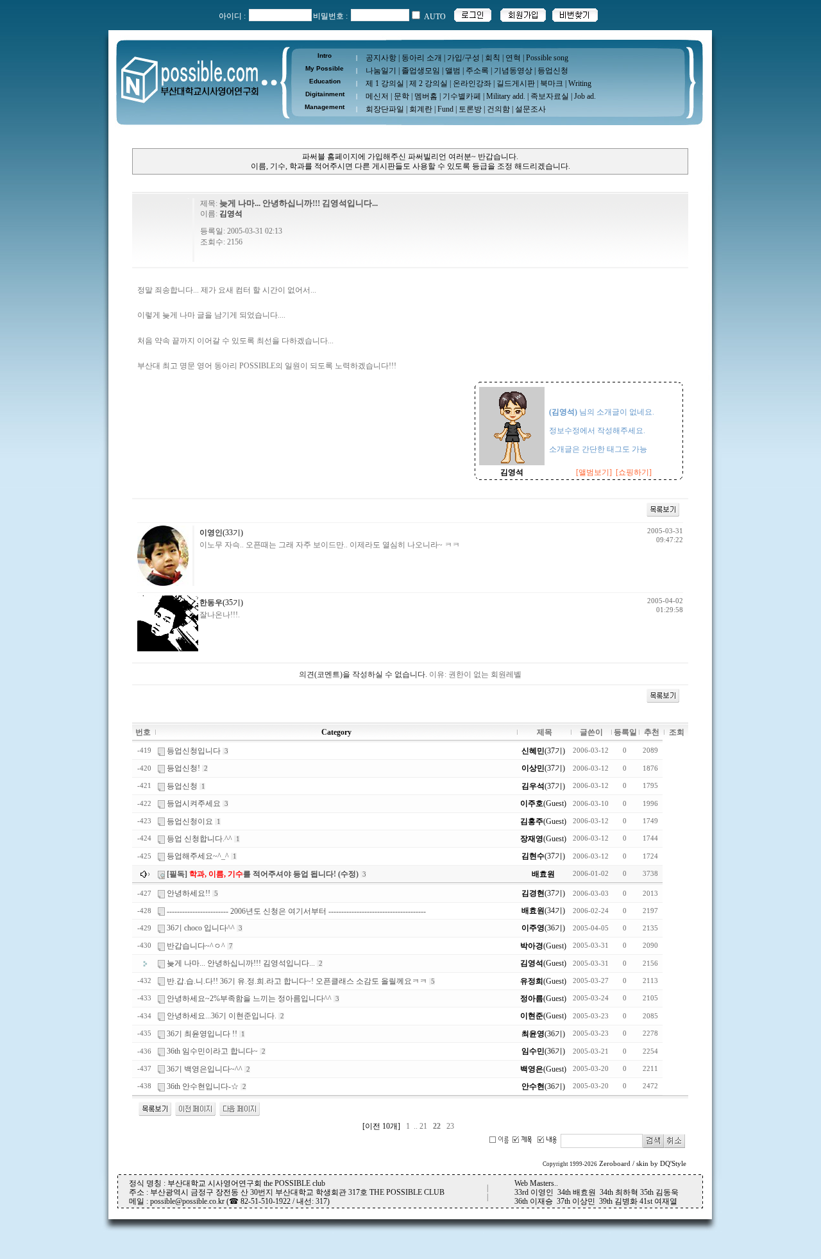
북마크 (551, 83)
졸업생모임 (421, 70)
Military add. (505, 96)
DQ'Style (673, 1163)
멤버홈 (425, 96)
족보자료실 (549, 96)
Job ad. (585, 96)
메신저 (377, 96)
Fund (445, 109)
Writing (579, 83)
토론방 (470, 109)
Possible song (547, 57)
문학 (401, 96)
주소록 (477, 70)
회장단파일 (385, 109)
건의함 (498, 109)
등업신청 (552, 70)
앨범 (453, 70)
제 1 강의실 (385, 83)
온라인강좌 (472, 83)
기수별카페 (462, 96)
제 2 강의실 (428, 83)
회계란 (420, 109)
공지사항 (381, 57)
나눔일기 (381, 70)
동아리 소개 (422, 57)
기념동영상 (513, 70)
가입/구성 (463, 57)
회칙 (492, 57)
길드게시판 (515, 83)
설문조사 (530, 109)
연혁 (513, 57)
